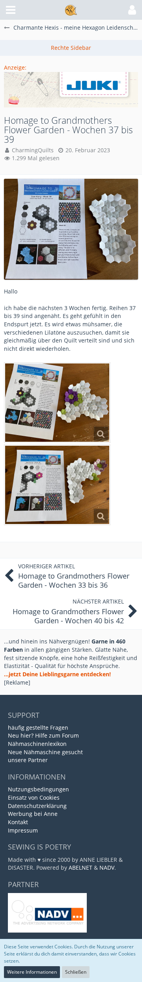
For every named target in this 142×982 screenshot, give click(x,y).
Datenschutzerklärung (37, 806)
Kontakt (18, 822)
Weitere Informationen (32, 972)
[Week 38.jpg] (57, 485)
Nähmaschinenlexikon (37, 743)
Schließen (75, 972)
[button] (10, 10)
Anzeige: (15, 67)
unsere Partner (28, 760)
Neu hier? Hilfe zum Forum (43, 735)
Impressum (23, 830)
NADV (106, 867)
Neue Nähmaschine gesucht (45, 752)
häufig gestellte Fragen (38, 727)
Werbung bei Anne (33, 813)
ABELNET (80, 867)
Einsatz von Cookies (34, 797)
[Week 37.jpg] (57, 402)
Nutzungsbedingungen (38, 789)
